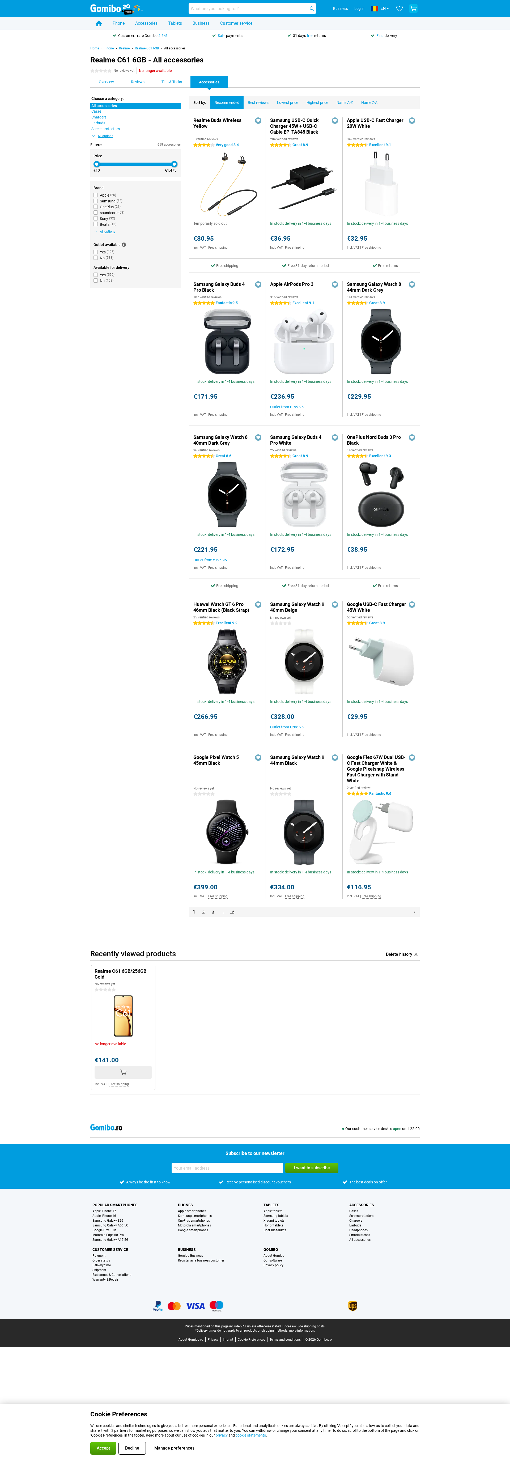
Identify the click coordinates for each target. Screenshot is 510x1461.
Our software (273, 1260)
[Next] (415, 912)
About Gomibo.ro (190, 1339)
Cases (353, 1211)
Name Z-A (369, 102)
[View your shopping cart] (413, 8)
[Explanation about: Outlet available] (124, 245)
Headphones (358, 1230)
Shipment (99, 1270)
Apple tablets (273, 1211)
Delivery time (101, 1265)
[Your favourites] (399, 8)
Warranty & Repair (105, 1279)
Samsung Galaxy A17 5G (110, 1240)
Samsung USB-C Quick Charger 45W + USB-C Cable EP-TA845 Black (294, 126)
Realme (124, 48)
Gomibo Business (190, 1256)
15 (232, 912)
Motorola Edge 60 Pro (108, 1235)
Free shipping (218, 247)
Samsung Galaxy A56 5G (110, 1225)
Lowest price (287, 102)
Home (94, 48)
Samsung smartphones (195, 1216)
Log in (359, 8)
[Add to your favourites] (258, 120)
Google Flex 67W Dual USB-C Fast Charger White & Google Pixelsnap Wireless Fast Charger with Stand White (376, 768)
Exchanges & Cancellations (111, 1275)
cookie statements (251, 1435)
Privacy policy (273, 1265)
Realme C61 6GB (147, 48)
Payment (98, 1256)
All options (105, 136)
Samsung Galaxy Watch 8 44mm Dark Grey (374, 287)
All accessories (174, 48)
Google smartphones (193, 1230)
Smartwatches (359, 1235)
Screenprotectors (361, 1216)
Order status (101, 1260)
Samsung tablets (276, 1216)
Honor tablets (273, 1225)
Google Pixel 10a (104, 1230)
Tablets (175, 23)
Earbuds (355, 1225)
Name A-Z (345, 102)
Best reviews (258, 102)
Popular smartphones (115, 1205)
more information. (302, 1330)
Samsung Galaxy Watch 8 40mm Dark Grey (220, 440)
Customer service (236, 23)
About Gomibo (274, 1256)
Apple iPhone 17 (104, 1211)
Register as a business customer (201, 1260)
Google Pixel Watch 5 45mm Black (216, 760)
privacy (222, 1435)
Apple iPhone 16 (104, 1216)
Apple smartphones (192, 1211)
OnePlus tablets (275, 1230)
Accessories (146, 23)
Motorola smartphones (194, 1225)
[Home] (98, 23)
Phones (185, 1205)
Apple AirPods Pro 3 (291, 284)
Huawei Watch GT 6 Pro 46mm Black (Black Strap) (221, 607)
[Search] (312, 8)
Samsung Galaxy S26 (107, 1220)
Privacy (213, 1339)
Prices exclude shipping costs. (303, 1326)
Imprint (228, 1339)
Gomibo (271, 1249)
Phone (119, 23)
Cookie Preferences (251, 1339)
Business (201, 23)
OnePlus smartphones (194, 1220)
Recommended (227, 102)
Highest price (317, 102)
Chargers (355, 1220)
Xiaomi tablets (274, 1220)
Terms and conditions (285, 1339)
